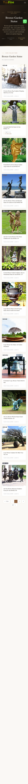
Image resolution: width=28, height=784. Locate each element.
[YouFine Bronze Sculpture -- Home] (8, 3)
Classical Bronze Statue (10, 38)
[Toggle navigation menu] (24, 2)
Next (13, 505)
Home (3, 38)
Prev (7, 501)
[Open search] (22, 2)
